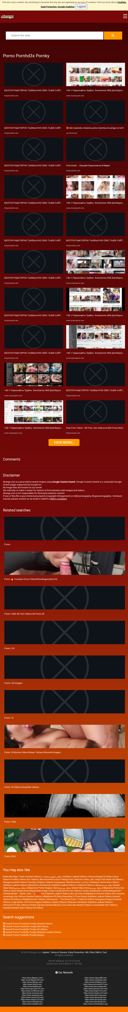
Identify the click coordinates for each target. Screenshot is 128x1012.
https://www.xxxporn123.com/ (32, 999)
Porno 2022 (10, 856)
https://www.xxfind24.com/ (32, 1002)
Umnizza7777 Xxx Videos (15, 905)
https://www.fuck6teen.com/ (95, 982)
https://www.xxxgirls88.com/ (95, 978)
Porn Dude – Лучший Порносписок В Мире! (88, 165)
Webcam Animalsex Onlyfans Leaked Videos (90, 902)
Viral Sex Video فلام (84, 879)
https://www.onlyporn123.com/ (96, 993)
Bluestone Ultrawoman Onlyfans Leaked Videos (52, 885)
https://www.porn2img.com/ (95, 997)
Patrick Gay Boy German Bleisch (44, 905)
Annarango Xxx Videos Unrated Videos (22, 896)
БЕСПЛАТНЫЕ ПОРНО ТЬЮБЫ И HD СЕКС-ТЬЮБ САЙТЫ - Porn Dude (39, 90)
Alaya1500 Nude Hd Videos (108, 879)
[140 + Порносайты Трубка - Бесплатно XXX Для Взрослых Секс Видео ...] (33, 385)
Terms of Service (58, 952)
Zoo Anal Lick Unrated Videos (77, 905)
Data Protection (76, 952)
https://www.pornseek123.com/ (95, 984)
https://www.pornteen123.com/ (96, 989)
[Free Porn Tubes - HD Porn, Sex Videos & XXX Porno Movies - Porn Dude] (95, 422)
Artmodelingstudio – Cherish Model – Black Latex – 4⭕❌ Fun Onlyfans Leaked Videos (63, 892)
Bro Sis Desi (77, 893)
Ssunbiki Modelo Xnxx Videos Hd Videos (23, 907)
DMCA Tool (101, 952)
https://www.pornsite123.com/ (32, 989)
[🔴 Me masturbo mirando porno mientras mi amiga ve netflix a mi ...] (95, 123)
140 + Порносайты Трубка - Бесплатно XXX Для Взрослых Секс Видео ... (42, 390)
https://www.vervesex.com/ (32, 993)
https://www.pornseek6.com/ (95, 986)
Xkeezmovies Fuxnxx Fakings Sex (56, 879)
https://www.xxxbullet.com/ (32, 995)
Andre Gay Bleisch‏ (92, 890)
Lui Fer (85, 882)
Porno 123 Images (13, 683)
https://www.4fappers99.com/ (32, 980)
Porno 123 (9, 648)
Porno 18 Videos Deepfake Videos (21, 787)
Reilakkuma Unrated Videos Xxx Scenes (104, 893)
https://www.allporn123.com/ (95, 991)
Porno (7, 544)
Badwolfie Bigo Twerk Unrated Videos (22, 876)
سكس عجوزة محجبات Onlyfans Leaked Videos (64, 876)
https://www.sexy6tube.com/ (95, 980)
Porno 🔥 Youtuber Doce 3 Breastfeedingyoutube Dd (30, 579)
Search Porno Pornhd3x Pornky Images (24, 935)
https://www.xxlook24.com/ (32, 1004)
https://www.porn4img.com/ (95, 1002)
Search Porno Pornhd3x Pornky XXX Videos (26, 926)
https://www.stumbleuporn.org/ (95, 1004)
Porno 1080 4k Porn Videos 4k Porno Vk (24, 613)
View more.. (64, 442)
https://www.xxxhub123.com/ (32, 997)
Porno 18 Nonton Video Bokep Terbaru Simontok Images (32, 752)
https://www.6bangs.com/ (32, 982)
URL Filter (89, 952)
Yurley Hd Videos (85, 885)
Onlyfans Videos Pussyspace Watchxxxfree (58, 882)
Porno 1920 (10, 821)
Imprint (45, 952)
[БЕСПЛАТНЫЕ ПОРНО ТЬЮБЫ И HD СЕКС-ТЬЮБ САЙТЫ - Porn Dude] (33, 85)
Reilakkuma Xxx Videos (33, 899)
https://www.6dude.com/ (32, 984)
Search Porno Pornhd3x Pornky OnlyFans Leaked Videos (33, 932)
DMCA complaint (58, 498)
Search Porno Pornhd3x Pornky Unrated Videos (28, 923)
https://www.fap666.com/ (32, 986)
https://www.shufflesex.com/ (32, 991)
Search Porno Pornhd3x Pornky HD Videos (26, 929)
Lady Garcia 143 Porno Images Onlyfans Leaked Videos (39, 902)
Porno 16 (9, 717)
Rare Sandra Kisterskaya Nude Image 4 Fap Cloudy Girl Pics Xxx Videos (46, 890)
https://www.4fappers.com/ (32, 978)
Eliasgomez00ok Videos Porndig (19, 882)
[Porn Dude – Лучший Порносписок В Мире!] (95, 160)
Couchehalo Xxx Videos (104, 905)
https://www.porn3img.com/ (95, 999)
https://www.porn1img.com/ (95, 995)
